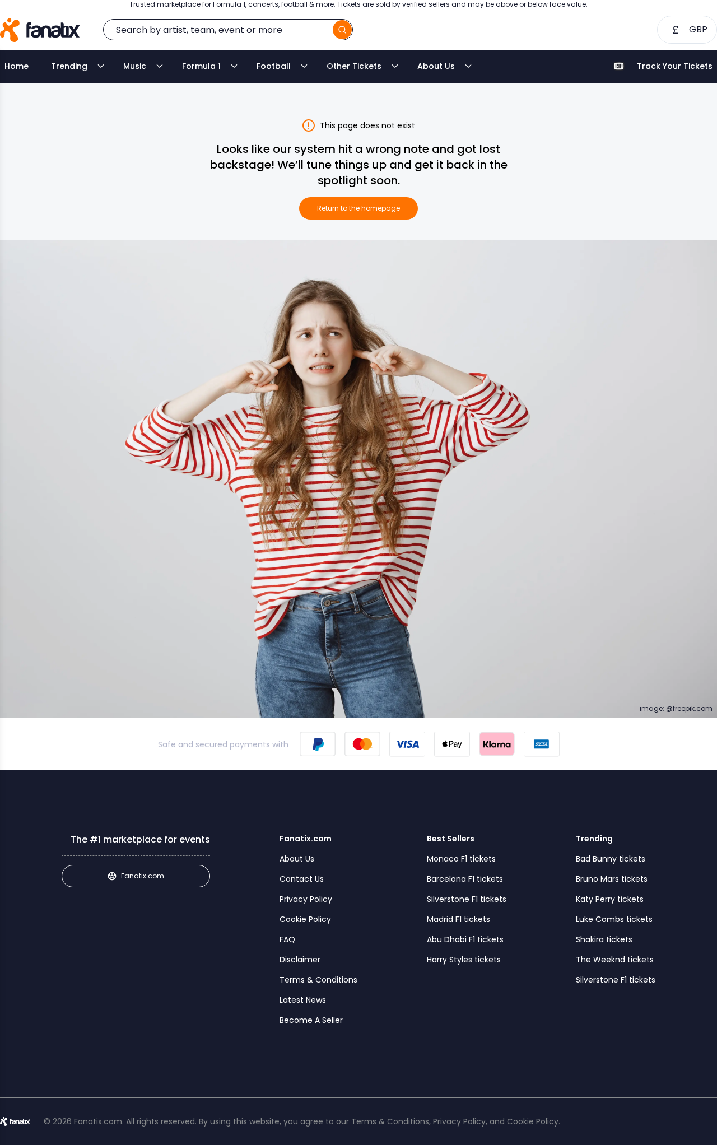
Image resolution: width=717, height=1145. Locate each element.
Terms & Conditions (318, 979)
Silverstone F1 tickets (466, 899)
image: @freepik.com (676, 708)
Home (16, 66)
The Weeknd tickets (615, 959)
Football (274, 66)
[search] (342, 29)
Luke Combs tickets (614, 919)
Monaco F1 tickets (461, 858)
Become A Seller (311, 1020)
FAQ (287, 939)
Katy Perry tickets (610, 899)
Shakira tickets (604, 939)
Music (134, 66)
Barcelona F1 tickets (465, 879)
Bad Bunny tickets (610, 858)
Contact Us (302, 879)
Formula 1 (201, 66)
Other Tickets (354, 66)
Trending (69, 66)
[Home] (40, 30)
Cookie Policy (305, 919)
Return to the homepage (358, 208)
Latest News (303, 1000)
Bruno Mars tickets (612, 879)
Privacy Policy (306, 899)
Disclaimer (300, 959)
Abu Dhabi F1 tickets (465, 939)
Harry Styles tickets (464, 959)
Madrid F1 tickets (458, 919)
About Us (436, 66)
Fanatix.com (142, 876)
